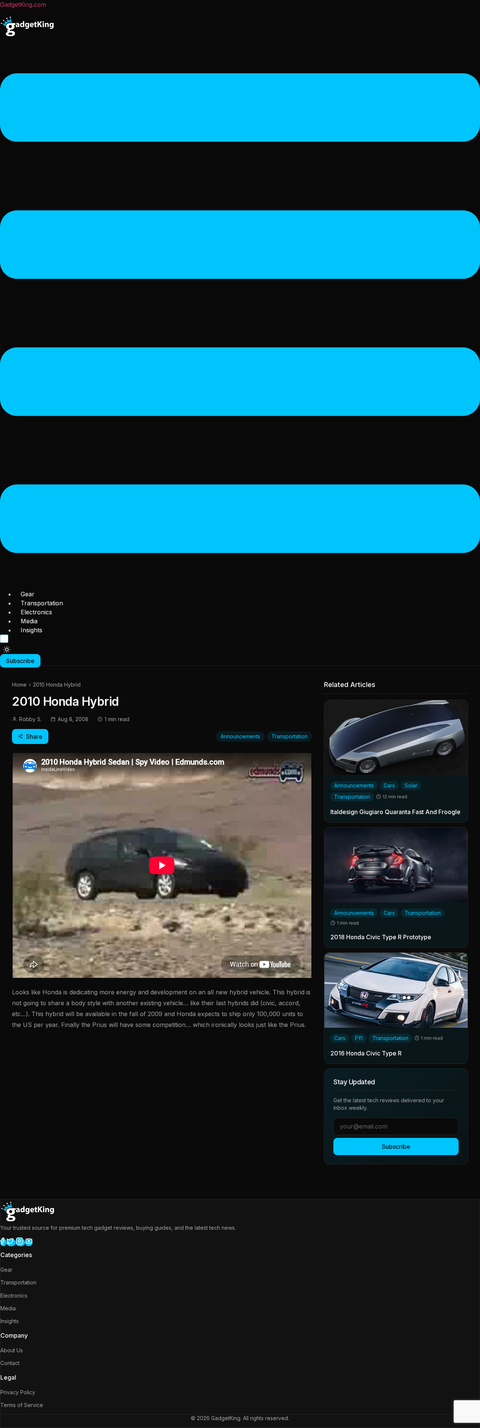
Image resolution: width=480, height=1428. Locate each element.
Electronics (36, 612)
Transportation (42, 603)
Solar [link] (411, 785)
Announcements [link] (354, 785)
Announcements (240, 736)
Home (19, 684)
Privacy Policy (17, 1392)
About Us (11, 1350)
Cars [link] (389, 785)
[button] (240, 314)
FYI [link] (359, 1038)
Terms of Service (21, 1405)
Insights (31, 630)
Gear (27, 594)
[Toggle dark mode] (7, 649)
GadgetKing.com (23, 4)
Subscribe (396, 1146)
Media (29, 621)
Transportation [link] (352, 796)
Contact (10, 1363)
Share (34, 736)
